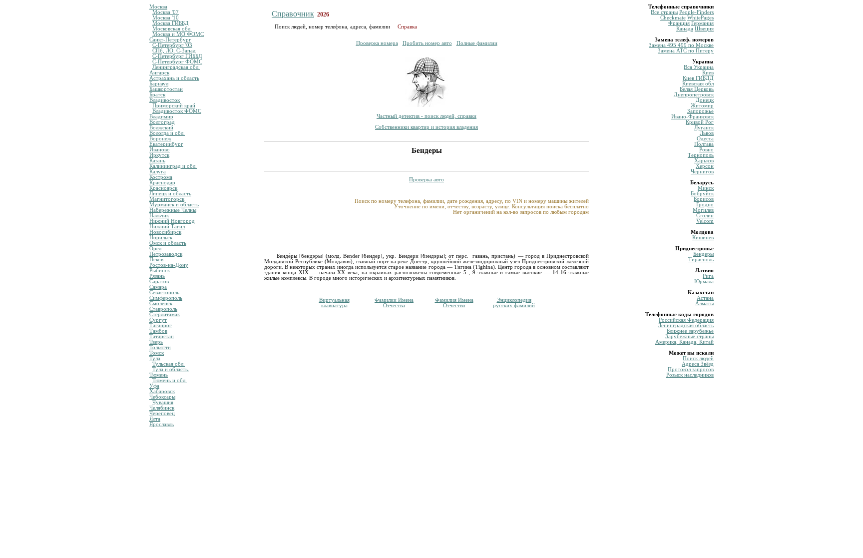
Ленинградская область (686, 325)
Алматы (704, 303)
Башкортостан (166, 89)
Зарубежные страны (689, 336)
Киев (708, 72)
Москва (158, 6)
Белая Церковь (697, 89)
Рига (708, 276)
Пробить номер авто (427, 43)
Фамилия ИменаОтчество (454, 302)
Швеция (704, 28)
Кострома (160, 177)
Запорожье (700, 111)
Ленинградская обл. (176, 67)
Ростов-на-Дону (168, 265)
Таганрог (160, 325)
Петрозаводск (165, 254)
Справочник (293, 13)
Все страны (664, 12)
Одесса (705, 138)
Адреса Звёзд (698, 364)
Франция (679, 23)
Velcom (705, 221)
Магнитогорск (166, 199)
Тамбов (158, 331)
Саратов (159, 281)
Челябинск (161, 408)
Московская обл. (172, 28)
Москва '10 (165, 17)
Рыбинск (159, 270)
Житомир (702, 105)
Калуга (157, 171)
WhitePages (700, 17)
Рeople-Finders (696, 12)
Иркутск (159, 155)
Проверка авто (426, 179)
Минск (706, 188)
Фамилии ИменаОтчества (394, 302)
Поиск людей (698, 358)
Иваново (159, 149)
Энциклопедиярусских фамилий (514, 302)
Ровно (706, 149)
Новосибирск (165, 232)
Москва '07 (165, 12)
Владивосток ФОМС (176, 111)
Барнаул (158, 83)
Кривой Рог (700, 122)
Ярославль (161, 424)
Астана (705, 298)
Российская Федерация (686, 320)
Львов (707, 133)
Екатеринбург (166, 144)
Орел (155, 248)
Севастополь (164, 292)
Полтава (704, 144)
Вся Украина (699, 67)
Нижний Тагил (167, 226)
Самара (158, 287)
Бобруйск (702, 193)
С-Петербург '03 (172, 45)
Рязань (157, 276)
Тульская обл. (168, 364)
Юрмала (704, 281)
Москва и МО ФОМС (178, 34)
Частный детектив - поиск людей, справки (426, 116)
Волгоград (162, 122)
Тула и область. (170, 369)
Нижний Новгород (172, 221)
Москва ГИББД (170, 23)
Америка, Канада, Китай (684, 342)
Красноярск (163, 188)
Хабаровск (162, 391)
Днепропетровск (694, 94)
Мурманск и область (174, 204)
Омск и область (167, 243)
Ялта (154, 419)
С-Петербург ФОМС (177, 61)
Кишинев (703, 237)
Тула (154, 358)
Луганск (704, 127)
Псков (156, 259)
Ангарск (159, 72)
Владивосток (164, 100)
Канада (684, 28)
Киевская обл (698, 83)
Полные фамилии (476, 43)
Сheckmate (673, 17)
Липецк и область (170, 193)
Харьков (704, 160)
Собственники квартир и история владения (426, 127)
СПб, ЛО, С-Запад (174, 50)
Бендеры (703, 254)
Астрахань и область (174, 78)
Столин (705, 215)
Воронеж (160, 138)
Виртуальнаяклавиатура (334, 302)
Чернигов (702, 171)
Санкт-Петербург (170, 39)
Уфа (154, 386)
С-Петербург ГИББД (177, 56)
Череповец (162, 413)
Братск (157, 94)
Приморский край (173, 105)
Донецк (705, 100)
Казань (157, 160)
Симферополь (165, 298)
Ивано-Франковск (692, 116)
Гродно (705, 204)
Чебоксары (162, 397)
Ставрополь (163, 309)
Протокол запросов (691, 369)
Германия (702, 23)
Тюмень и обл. (169, 380)
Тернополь (701, 155)
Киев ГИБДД (698, 78)
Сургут (158, 320)
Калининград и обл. (173, 166)
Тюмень (158, 375)
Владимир (161, 116)
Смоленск (160, 303)
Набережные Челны (172, 210)
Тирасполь (701, 259)
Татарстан (161, 336)
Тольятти (160, 347)
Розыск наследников (690, 375)
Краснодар (162, 182)
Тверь (156, 342)
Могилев (703, 210)
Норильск (160, 237)
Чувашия (162, 402)
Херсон (705, 166)
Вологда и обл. (167, 133)
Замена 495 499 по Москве (681, 45)
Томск (156, 353)
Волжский (161, 127)
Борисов (704, 199)
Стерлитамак (164, 314)
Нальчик (159, 215)
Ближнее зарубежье (690, 331)
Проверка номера (377, 43)
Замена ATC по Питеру (686, 50)
